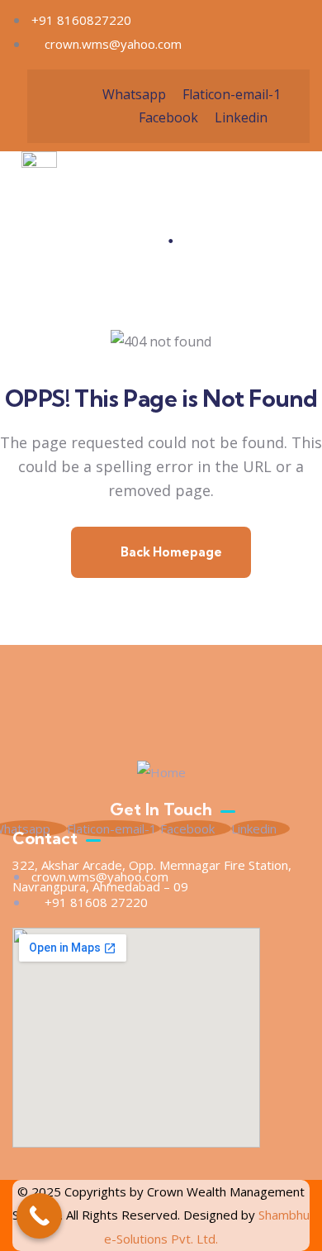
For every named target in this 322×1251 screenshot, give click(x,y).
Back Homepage (170, 552)
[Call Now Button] (39, 1216)
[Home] (161, 773)
